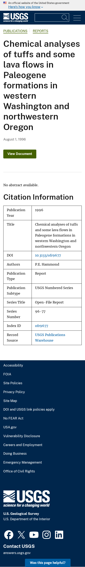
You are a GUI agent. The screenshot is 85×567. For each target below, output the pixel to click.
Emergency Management (22, 462)
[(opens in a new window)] (8, 534)
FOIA (7, 374)
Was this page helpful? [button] (48, 563)
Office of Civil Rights (19, 471)
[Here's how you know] (42, 5)
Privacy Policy (14, 392)
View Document (19, 154)
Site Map (10, 401)
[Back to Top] (70, 552)
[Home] (15, 21)
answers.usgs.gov (17, 553)
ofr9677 (41, 326)
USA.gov (10, 427)
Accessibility (13, 365)
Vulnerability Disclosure (21, 436)
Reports (40, 31)
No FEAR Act (13, 418)
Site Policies (12, 383)
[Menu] (77, 18)
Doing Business (15, 454)
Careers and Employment (22, 445)
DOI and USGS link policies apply (29, 409)
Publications (15, 31)
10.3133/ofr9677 (48, 255)
